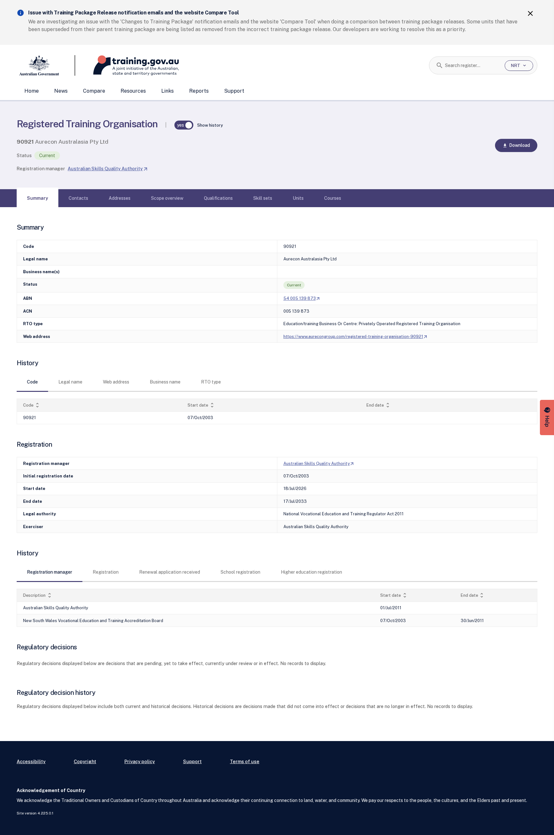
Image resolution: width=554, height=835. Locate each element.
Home (31, 91)
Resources (133, 91)
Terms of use (244, 761)
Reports (199, 91)
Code (31, 405)
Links (167, 91)
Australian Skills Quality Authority (108, 168)
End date (378, 405)
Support (234, 91)
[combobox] (472, 65)
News (61, 91)
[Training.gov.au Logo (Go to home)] (127, 65)
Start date (201, 405)
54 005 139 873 (302, 298)
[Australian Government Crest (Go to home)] (46, 65)
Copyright (85, 761)
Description (38, 595)
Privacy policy (139, 761)
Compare (94, 91)
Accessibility (31, 761)
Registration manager (41, 168)
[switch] (184, 125)
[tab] (37, 198)
